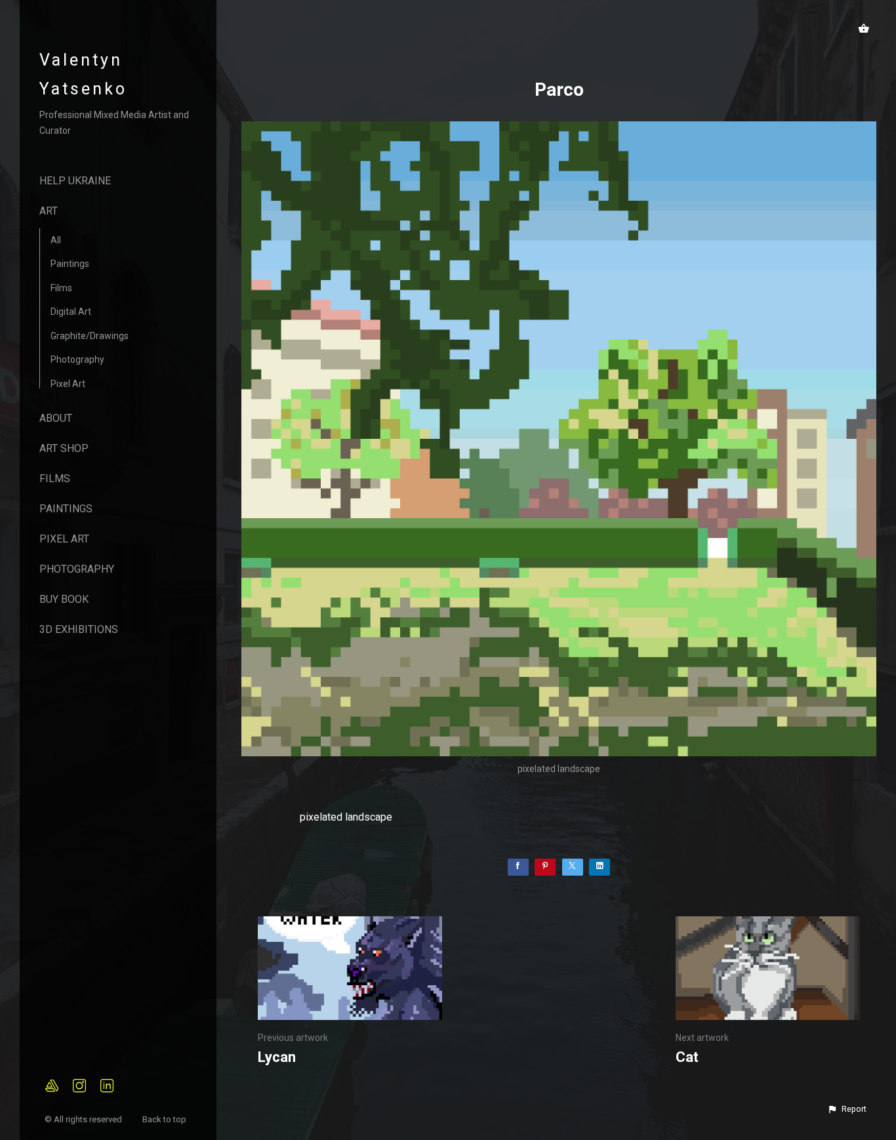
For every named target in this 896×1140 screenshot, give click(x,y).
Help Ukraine (75, 180)
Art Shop (64, 448)
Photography (77, 359)
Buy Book (64, 599)
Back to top (165, 1119)
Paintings (70, 263)
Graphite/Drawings (90, 336)
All (56, 240)
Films (61, 288)
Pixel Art (68, 383)
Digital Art (71, 311)
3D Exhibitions (78, 629)
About (55, 418)
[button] (847, 1109)
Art (48, 211)
